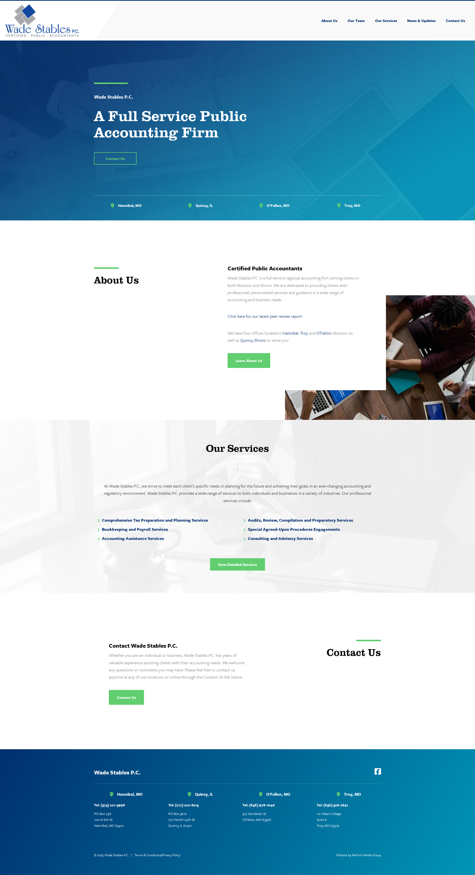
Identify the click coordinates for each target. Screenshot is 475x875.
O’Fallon (323, 333)
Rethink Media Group (366, 855)
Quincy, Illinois (253, 340)
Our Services (386, 20)
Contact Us (455, 20)
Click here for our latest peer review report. (265, 316)
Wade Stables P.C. (117, 772)
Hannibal (290, 333)
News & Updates (421, 20)
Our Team (356, 20)
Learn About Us (249, 360)
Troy (304, 333)
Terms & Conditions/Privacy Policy (157, 855)
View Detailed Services (237, 564)
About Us (329, 20)
